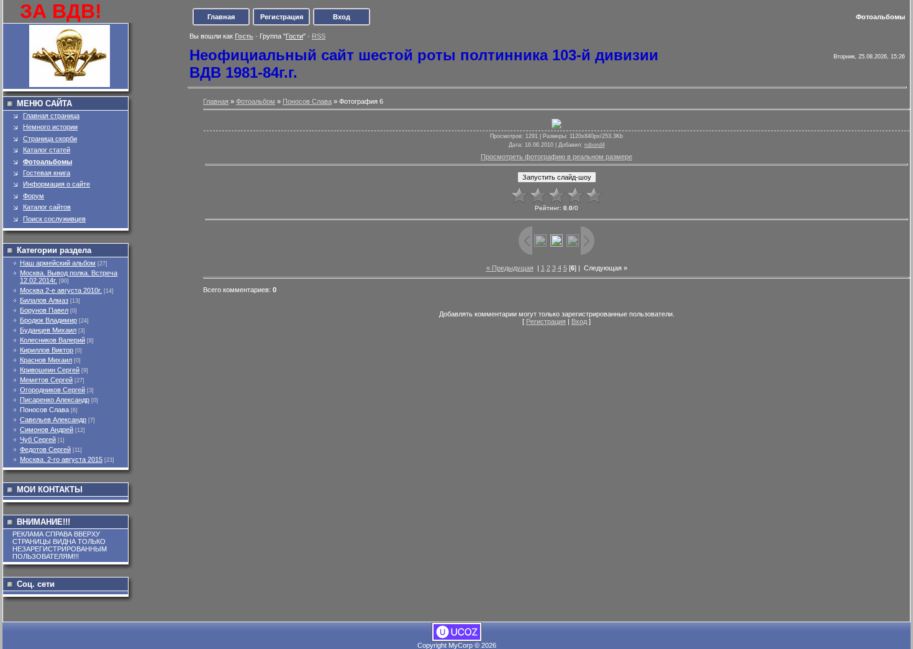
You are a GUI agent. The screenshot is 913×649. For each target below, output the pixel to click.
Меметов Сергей (46, 380)
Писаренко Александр (54, 399)
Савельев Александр (53, 419)
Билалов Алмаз (44, 300)
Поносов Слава (44, 409)
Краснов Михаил (46, 360)
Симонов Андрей (46, 429)
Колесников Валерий (52, 340)
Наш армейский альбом (58, 263)
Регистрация (281, 17)
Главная (221, 17)
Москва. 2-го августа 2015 (61, 459)
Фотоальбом (255, 101)
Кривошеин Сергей (49, 370)
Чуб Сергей (38, 439)
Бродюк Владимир (48, 320)
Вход (341, 17)
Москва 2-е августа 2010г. (61, 290)
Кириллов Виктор (46, 350)
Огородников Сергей (52, 390)
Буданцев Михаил (48, 330)
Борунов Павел (44, 310)
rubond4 (594, 145)
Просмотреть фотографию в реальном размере (556, 156)
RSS (318, 36)
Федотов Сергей (45, 449)
